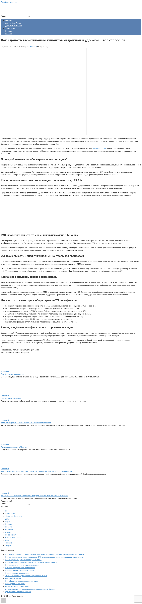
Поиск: (4, 16)
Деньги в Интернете (13, 26)
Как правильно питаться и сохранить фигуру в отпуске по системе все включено (34, 496)
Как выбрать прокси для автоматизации (22, 565)
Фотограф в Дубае (13, 578)
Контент (8, 31)
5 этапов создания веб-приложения (20, 568)
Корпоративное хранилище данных (20, 570)
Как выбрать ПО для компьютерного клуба (23, 560)
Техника (8, 543)
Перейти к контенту (9, 2)
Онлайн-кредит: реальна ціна (13, 374)
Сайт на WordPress (13, 23)
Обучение (9, 529)
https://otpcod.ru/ (99, 148)
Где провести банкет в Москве (14, 447)
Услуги (8, 545)
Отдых (8, 532)
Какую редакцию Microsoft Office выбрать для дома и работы (31, 562)
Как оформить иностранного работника (21, 581)
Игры (7, 521)
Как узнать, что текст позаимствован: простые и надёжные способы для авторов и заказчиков (44, 554)
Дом (7, 519)
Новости (8, 34)
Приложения (10, 535)
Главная (8, 20)
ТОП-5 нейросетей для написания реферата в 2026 (26, 576)
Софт (7, 540)
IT (6, 511)
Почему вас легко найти (11, 398)
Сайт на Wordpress (13, 537)
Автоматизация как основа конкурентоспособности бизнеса (26, 423)
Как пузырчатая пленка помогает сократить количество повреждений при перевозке (36, 471)
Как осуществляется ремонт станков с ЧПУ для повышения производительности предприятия (44, 557)
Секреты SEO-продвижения (17, 586)
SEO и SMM (10, 28)
